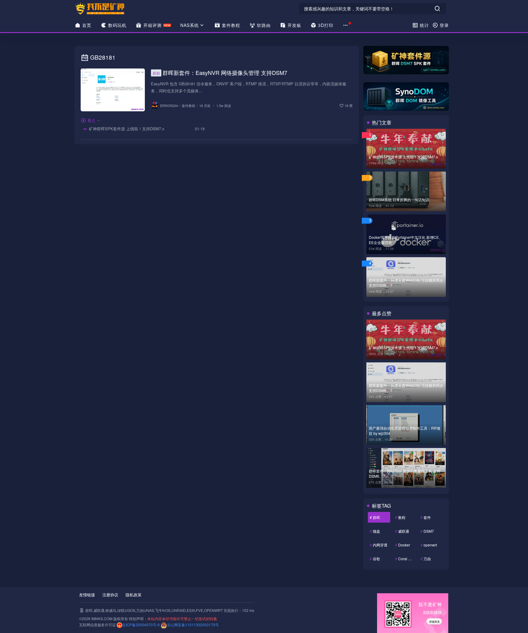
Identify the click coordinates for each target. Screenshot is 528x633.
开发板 (293, 25)
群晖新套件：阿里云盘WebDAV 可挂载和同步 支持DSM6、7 (406, 282)
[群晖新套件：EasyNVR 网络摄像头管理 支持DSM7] (113, 89)
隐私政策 (133, 595)
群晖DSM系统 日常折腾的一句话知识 (399, 199)
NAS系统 (189, 25)
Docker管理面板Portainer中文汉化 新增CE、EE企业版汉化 (405, 240)
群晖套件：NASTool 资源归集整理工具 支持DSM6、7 (404, 473)
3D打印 (325, 25)
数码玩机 (117, 25)
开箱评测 (152, 25)
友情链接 (87, 595)
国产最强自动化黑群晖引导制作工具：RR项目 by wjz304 (404, 430)
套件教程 (230, 25)
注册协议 (110, 595)
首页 (86, 25)
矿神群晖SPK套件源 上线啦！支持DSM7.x (126, 128)
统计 (423, 25)
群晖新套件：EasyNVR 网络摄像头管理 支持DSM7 (219, 72)
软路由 (263, 25)
